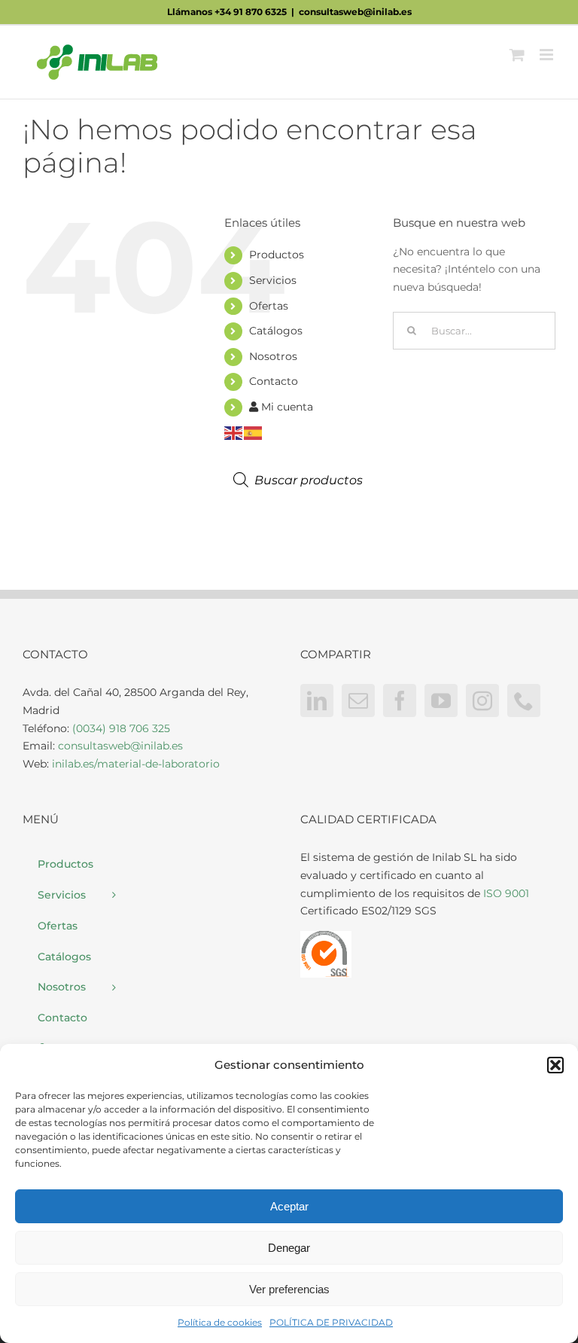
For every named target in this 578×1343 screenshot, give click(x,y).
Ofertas (268, 306)
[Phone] (523, 700)
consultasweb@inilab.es (355, 11)
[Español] (253, 432)
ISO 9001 (506, 893)
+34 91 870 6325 (250, 11)
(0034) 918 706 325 (121, 728)
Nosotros (273, 356)
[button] (555, 1065)
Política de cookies (220, 1322)
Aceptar (289, 1206)
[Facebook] (399, 700)
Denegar (289, 1247)
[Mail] (358, 700)
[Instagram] (482, 700)
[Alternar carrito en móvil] (517, 55)
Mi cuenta (285, 407)
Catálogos (276, 330)
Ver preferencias (289, 1289)
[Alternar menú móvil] (547, 55)
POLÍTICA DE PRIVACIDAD (331, 1322)
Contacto (273, 381)
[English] (234, 432)
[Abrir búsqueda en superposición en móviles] (310, 480)
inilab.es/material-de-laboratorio (136, 764)
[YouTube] (441, 700)
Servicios (273, 280)
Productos (276, 254)
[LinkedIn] (316, 700)
